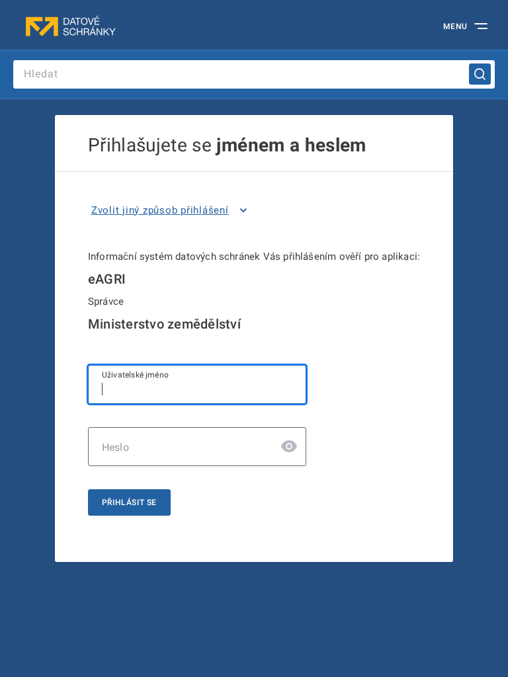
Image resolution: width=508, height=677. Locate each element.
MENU (455, 26)
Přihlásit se (129, 502)
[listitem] (171, 210)
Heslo (115, 447)
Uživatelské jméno (135, 374)
